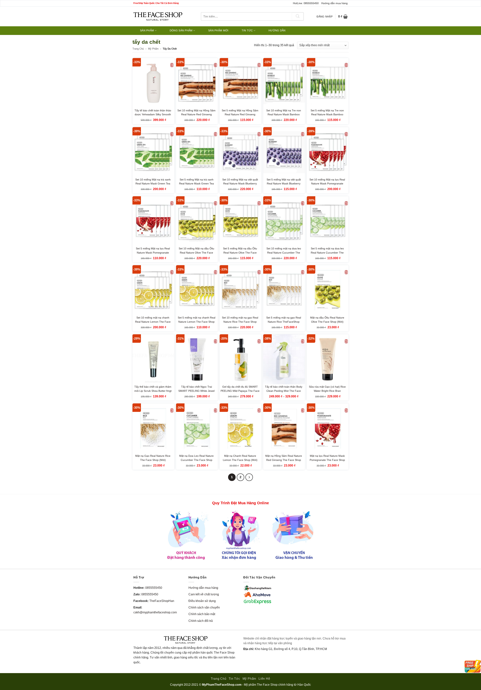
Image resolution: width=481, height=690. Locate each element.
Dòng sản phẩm (181, 30)
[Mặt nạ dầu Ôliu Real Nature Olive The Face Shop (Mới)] (328, 290)
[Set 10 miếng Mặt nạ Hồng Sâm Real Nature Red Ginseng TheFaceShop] (197, 83)
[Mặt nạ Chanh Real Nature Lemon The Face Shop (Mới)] (240, 428)
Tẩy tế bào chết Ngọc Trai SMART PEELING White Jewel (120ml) (196, 390)
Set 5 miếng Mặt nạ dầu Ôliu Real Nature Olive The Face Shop (240, 252)
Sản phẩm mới (218, 30)
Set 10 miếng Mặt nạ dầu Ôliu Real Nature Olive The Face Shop (196, 252)
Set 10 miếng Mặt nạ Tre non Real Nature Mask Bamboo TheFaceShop (283, 114)
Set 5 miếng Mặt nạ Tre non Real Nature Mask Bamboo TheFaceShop (327, 114)
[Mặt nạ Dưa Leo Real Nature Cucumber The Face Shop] (197, 428)
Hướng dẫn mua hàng (334, 3)
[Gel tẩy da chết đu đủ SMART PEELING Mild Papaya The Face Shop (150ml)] (240, 359)
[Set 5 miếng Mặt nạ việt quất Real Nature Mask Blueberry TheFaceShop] (284, 152)
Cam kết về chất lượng (203, 594)
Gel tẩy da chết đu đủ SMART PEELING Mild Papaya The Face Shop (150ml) (240, 390)
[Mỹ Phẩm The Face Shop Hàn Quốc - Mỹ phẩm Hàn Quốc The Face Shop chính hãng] (157, 16)
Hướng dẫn (277, 30)
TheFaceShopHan (161, 600)
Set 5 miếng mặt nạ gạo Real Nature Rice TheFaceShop (283, 319)
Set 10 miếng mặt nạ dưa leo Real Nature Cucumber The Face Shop (283, 252)
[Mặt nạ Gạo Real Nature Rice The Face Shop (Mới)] (153, 428)
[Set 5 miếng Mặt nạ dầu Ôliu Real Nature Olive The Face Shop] (240, 221)
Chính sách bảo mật (201, 614)
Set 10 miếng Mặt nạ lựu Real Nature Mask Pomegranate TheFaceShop (327, 183)
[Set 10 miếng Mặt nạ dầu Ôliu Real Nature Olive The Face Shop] (197, 221)
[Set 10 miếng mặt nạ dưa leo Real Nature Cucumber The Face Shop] (284, 221)
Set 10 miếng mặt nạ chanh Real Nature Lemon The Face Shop (153, 321)
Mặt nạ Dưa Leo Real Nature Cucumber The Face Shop (196, 457)
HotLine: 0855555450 (306, 3)
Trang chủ (138, 48)
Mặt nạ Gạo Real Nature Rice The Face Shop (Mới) (152, 457)
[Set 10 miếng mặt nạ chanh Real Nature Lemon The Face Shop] (153, 290)
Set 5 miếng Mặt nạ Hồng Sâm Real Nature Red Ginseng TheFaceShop (240, 114)
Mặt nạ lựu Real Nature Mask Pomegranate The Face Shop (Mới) (327, 459)
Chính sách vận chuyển (204, 607)
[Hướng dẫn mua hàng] (240, 535)
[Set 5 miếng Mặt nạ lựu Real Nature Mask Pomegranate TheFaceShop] (153, 221)
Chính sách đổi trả (200, 620)
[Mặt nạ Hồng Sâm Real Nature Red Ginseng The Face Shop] (284, 428)
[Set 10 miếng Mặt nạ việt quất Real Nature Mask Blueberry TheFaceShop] (240, 152)
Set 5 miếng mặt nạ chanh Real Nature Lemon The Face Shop (196, 319)
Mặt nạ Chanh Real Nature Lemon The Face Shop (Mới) (240, 457)
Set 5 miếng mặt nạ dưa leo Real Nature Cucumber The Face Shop (327, 252)
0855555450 (153, 587)
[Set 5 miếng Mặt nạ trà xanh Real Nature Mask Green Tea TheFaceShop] (197, 152)
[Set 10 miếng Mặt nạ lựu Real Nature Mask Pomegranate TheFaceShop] (328, 152)
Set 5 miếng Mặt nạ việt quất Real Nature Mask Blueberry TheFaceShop (284, 183)
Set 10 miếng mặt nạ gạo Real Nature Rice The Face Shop (240, 319)
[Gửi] (297, 16)
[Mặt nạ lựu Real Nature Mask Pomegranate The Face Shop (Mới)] (328, 428)
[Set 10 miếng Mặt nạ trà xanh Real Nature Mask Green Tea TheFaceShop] (153, 152)
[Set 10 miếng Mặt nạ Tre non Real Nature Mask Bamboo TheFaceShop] (284, 83)
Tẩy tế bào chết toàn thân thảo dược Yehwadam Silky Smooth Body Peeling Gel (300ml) (153, 114)
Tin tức (247, 30)
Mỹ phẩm (153, 48)
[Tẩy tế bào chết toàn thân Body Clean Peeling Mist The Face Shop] (284, 359)
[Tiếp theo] (249, 477)
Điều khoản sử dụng (202, 600)
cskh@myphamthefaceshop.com (155, 612)
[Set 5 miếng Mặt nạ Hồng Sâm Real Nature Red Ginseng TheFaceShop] (240, 83)
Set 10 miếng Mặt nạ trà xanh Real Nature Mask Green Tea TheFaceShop (153, 183)
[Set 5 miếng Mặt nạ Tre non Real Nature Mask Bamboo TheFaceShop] (328, 83)
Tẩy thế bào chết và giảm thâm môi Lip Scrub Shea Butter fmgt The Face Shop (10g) (153, 390)
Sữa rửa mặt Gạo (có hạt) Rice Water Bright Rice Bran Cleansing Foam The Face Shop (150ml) (327, 392)
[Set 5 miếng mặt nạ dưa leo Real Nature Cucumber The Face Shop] (328, 221)
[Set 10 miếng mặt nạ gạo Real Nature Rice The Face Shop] (240, 290)
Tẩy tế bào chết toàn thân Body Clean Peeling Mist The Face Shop (283, 390)
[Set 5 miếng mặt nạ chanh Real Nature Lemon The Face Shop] (197, 290)
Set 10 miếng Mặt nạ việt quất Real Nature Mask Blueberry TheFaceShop (240, 183)
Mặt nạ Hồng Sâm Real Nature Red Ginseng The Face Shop (283, 457)
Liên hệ (264, 678)
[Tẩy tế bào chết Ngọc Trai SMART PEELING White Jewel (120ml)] (197, 359)
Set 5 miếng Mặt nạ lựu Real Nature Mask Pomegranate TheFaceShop (153, 252)
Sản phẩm (147, 30)
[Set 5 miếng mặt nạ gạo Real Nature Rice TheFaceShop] (284, 290)
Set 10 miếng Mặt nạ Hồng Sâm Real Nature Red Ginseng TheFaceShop (196, 114)
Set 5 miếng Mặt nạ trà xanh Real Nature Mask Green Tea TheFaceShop (196, 183)
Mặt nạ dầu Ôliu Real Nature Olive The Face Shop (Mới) (327, 319)
